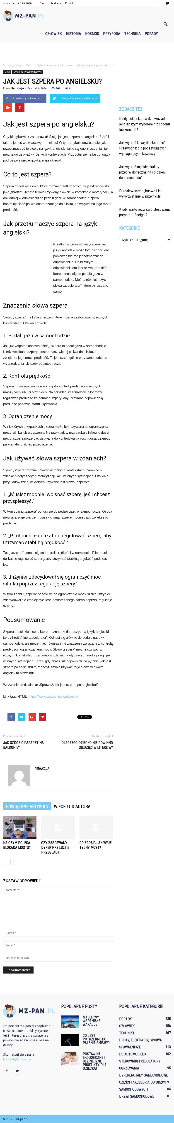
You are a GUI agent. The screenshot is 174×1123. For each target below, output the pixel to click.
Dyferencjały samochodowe (27, 71)
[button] (165, 24)
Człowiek (53, 33)
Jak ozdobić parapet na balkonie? (23, 745)
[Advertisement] (87, 52)
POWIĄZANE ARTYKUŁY (27, 806)
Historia (73, 33)
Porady (151, 33)
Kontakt (70, 3)
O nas (42, 3)
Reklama (56, 3)
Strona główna (12, 65)
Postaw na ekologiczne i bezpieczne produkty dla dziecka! (94, 1061)
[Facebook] (160, 3)
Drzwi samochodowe (136, 1096)
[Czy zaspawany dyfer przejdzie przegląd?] (58, 827)
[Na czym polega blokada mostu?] (19, 827)
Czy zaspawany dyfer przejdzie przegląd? (55, 847)
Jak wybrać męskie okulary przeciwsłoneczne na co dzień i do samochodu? (143, 172)
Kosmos (92, 33)
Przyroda (111, 33)
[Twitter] (167, 3)
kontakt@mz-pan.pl (17, 1059)
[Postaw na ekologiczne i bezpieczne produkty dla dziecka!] (70, 1058)
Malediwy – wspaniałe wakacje (92, 1021)
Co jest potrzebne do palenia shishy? (96, 1039)
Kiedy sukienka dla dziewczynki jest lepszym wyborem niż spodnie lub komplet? (145, 124)
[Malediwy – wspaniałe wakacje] (70, 1021)
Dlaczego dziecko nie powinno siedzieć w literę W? (87, 745)
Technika (132, 33)
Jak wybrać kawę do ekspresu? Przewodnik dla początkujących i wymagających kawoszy (143, 148)
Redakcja (17, 88)
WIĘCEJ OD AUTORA (72, 806)
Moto (7, 71)
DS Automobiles (132, 1054)
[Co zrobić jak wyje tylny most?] (96, 827)
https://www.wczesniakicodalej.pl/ (53, 696)
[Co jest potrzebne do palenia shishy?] (70, 1040)
